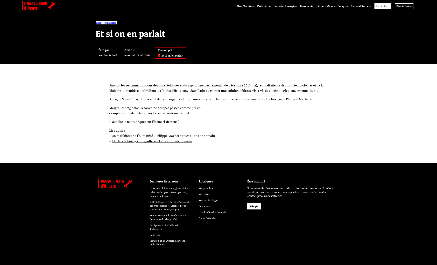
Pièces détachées (361, 6)
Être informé (404, 6)
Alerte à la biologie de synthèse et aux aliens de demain (152, 141)
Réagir (254, 206)
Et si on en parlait (172, 56)
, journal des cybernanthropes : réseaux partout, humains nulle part (169, 192)
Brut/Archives (245, 6)
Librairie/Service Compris (332, 6)
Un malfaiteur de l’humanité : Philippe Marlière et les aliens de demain (163, 136)
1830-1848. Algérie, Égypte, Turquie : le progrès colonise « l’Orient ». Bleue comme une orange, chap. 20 (170, 205)
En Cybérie (155, 235)
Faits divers (264, 6)
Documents (306, 6)
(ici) (254, 85)
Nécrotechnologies (285, 6)
